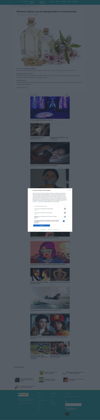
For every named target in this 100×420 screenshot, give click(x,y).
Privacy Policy (56, 229)
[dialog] (50, 210)
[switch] (64, 209)
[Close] (70, 190)
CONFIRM (42, 225)
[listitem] (50, 206)
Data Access (50, 229)
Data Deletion (43, 229)
